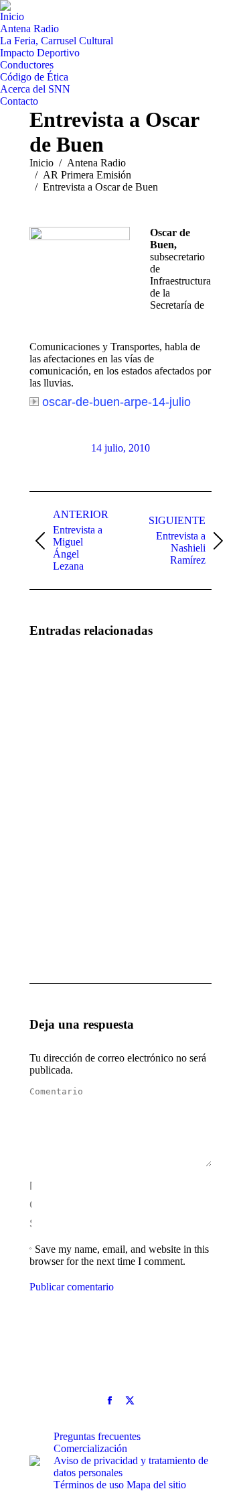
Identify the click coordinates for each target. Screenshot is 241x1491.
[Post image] (66, 688)
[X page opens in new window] (130, 1400)
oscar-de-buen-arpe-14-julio (116, 402)
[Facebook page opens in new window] (109, 1400)
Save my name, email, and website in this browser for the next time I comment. (119, 1255)
